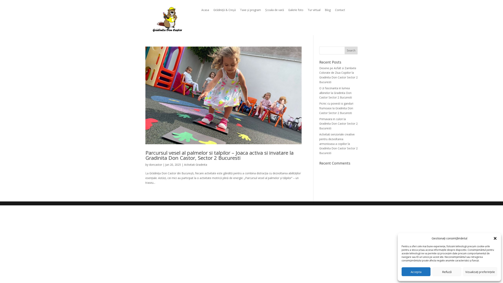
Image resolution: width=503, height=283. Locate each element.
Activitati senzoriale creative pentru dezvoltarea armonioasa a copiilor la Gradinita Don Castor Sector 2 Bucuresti (338, 143)
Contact (340, 10)
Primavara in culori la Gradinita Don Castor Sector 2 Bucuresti (338, 123)
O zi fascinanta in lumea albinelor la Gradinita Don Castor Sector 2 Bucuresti (335, 92)
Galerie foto (295, 10)
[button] (495, 238)
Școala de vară (274, 10)
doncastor (155, 164)
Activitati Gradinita (195, 164)
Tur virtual (314, 10)
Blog (328, 10)
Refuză (447, 272)
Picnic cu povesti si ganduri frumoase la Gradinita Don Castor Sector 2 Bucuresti (336, 108)
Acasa (205, 10)
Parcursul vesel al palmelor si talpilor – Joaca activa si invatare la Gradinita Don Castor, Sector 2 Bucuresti (219, 155)
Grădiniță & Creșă (224, 10)
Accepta (416, 272)
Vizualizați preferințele (480, 272)
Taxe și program (250, 10)
